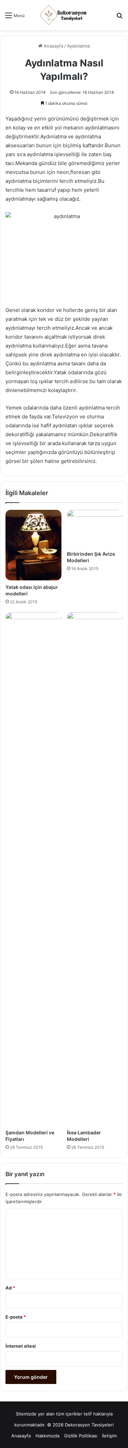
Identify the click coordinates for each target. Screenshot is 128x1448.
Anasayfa (52, 46)
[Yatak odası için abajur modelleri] (33, 545)
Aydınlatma (78, 46)
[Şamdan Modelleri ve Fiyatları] (33, 869)
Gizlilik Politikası (80, 1435)
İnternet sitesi (20, 1346)
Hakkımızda (47, 1435)
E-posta (15, 1317)
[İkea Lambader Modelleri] (95, 869)
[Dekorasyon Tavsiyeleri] (64, 15)
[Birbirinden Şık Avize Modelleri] (95, 528)
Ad (10, 1287)
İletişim (109, 1435)
